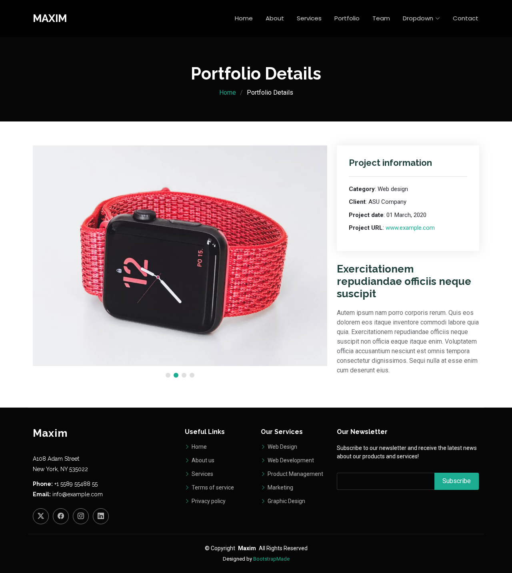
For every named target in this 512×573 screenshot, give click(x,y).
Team (381, 18)
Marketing (279, 487)
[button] (168, 375)
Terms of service (212, 487)
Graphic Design (285, 501)
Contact (465, 18)
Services (309, 18)
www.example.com (410, 227)
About (275, 18)
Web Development (290, 460)
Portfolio (347, 18)
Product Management (294, 474)
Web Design (281, 447)
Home (244, 18)
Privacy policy (208, 501)
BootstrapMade (271, 559)
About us (202, 460)
